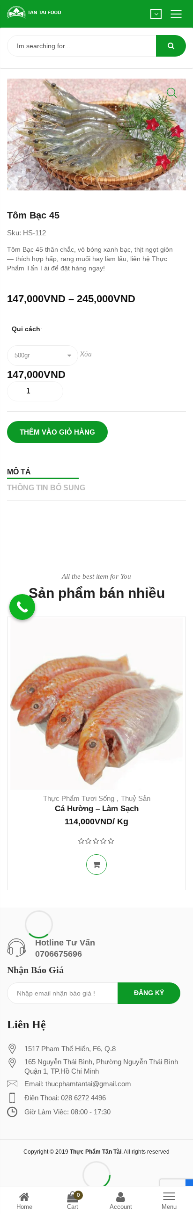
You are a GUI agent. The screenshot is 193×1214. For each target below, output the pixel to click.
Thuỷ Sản (135, 798)
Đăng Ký (149, 992)
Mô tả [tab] (19, 472)
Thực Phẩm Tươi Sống (78, 798)
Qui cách (26, 329)
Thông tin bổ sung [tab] (46, 488)
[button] (171, 92)
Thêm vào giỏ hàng (57, 432)
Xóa (86, 354)
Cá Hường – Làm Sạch (97, 808)
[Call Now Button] (22, 607)
